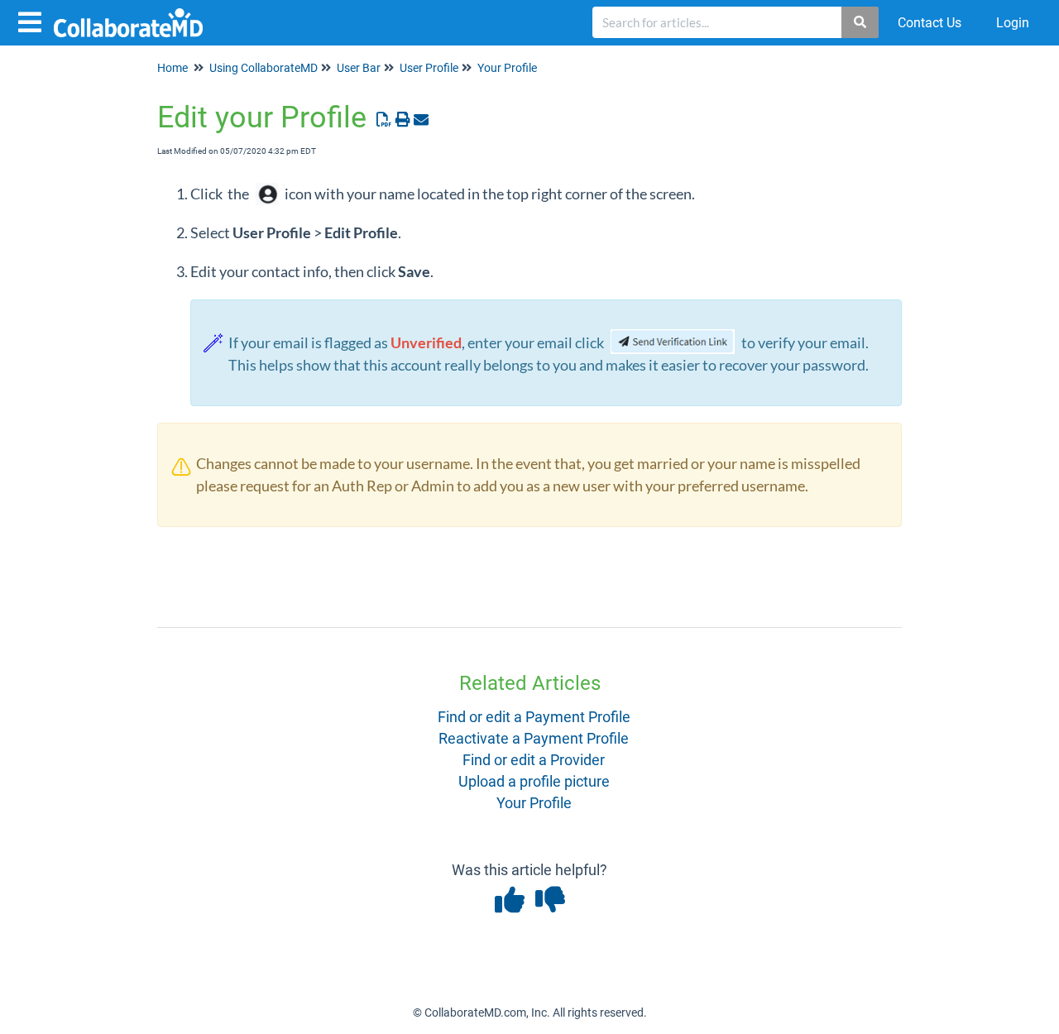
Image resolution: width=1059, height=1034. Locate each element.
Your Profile (507, 67)
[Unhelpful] (549, 905)
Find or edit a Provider (533, 759)
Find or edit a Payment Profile (534, 716)
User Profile (429, 67)
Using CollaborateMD (263, 67)
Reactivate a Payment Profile (533, 738)
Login (1012, 23)
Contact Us (929, 23)
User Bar (359, 67)
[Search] (860, 22)
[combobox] (717, 22)
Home (172, 67)
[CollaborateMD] (134, 14)
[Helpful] (511, 905)
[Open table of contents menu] (33, 20)
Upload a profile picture (534, 781)
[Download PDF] (384, 119)
